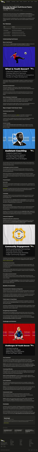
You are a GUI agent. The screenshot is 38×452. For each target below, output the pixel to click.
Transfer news (12, 444)
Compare (11, 443)
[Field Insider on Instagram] (3, 446)
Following (21, 444)
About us (30, 441)
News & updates (31, 443)
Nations (21, 443)
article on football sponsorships (8, 260)
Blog (29, 444)
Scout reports (12, 441)
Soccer (9, 5)
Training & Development (16, 5)
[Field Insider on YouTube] (5, 446)
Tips (12, 5)
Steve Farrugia (7, 418)
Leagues (21, 441)
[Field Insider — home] (3, 2)
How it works (30, 442)
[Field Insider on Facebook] (1, 446)
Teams (20, 442)
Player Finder (12, 442)
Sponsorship (5, 188)
